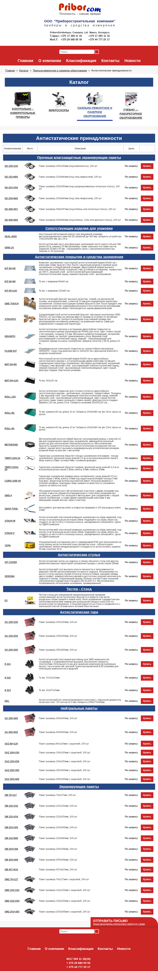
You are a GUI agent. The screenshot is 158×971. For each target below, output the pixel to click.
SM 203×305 (11, 827)
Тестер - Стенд (79, 589)
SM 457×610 (11, 869)
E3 (6, 600)
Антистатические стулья (79, 555)
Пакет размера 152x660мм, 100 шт (58, 838)
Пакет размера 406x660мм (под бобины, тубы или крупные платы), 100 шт (80, 220)
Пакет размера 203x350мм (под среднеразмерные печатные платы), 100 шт (79, 187)
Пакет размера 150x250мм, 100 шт (58, 636)
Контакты (110, 60)
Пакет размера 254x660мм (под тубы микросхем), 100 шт (70, 198)
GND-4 (8, 495)
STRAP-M (10, 521)
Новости (132, 60)
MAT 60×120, (12, 380)
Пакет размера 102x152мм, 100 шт (58, 806)
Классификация (81, 60)
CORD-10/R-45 (13, 481)
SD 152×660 (11, 176)
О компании (49, 60)
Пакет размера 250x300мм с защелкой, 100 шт (64, 770)
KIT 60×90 (10, 281)
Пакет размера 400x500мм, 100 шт (58, 732)
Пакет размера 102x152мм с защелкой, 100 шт (64, 890)
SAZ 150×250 (12, 761)
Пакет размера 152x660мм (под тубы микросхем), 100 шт (70, 176)
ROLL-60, (10, 428)
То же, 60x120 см (48, 380)
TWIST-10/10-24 (12, 468)
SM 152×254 (11, 816)
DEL (7, 701)
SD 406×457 (11, 209)
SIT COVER (11, 562)
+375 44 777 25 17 (99, 39)
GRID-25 (9, 247)
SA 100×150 (11, 622)
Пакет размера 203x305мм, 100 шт (58, 827)
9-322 (8, 677)
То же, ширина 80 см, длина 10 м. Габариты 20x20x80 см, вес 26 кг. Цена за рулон (80, 412)
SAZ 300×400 (12, 779)
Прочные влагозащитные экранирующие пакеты (79, 158)
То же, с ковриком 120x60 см (54, 290)
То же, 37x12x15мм (49, 677)
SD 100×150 (11, 166)
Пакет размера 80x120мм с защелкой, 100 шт (64, 743)
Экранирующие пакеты (79, 787)
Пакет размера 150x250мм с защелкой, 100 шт (64, 761)
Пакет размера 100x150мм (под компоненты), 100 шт (68, 166)
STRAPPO (10, 319)
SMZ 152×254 (12, 901)
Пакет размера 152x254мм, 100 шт (58, 816)
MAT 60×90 (11, 364)
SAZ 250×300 (12, 770)
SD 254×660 (11, 198)
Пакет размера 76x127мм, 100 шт (57, 795)
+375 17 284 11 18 (72, 35)
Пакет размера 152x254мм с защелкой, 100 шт (64, 901)
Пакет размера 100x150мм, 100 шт (58, 622)
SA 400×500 (11, 732)
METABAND (11, 444)
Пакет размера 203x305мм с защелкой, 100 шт (64, 911)
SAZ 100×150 (12, 752)
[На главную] (80, 9)
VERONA (10, 576)
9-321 (8, 664)
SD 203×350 (11, 187)
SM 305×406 (11, 859)
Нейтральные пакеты (79, 708)
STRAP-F (10, 533)
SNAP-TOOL (11, 508)
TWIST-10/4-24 (12, 458)
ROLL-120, (10, 396)
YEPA (8, 545)
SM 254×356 (11, 849)
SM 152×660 (11, 838)
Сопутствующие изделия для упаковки (79, 228)
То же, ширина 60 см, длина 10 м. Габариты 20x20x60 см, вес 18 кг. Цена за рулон (80, 428)
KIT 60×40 (10, 268)
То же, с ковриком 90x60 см (53, 281)
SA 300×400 (11, 718)
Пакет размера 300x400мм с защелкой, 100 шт (64, 779)
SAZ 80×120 (11, 743)
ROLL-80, (10, 413)
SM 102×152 (11, 806)
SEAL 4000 (11, 236)
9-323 (8, 690)
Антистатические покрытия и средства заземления (79, 257)
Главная (25, 60)
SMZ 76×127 (11, 879)
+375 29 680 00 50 (72, 39)
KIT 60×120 (11, 290)
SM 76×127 (11, 795)
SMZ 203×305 (12, 911)
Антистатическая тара (79, 612)
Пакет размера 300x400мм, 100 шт (58, 718)
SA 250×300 (11, 649)
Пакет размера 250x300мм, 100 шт (58, 649)
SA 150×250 (11, 636)
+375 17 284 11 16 (99, 35)
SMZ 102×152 (12, 890)
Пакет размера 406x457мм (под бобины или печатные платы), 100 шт (77, 209)
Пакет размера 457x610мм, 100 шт (58, 869)
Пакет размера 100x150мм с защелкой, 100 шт (64, 752)
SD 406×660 (11, 220)
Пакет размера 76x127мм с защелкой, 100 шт (64, 879)
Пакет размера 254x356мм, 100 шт (58, 849)
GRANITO (10, 336)
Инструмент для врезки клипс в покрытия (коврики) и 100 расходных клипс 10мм (80, 508)
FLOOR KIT (11, 351)
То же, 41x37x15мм (49, 690)
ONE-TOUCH (12, 303)
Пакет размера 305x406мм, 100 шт (58, 859)
